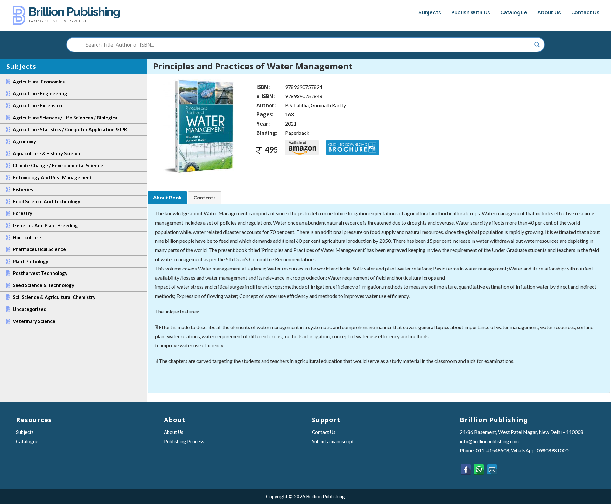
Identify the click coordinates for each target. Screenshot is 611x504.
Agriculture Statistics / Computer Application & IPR (70, 129)
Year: (263, 123)
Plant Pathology (30, 261)
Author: (266, 105)
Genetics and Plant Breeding (45, 225)
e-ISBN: (265, 96)
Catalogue (513, 13)
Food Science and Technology (46, 201)
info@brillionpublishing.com (489, 441)
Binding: (266, 132)
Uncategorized (29, 309)
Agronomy (24, 141)
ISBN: (263, 86)
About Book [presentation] (167, 197)
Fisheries (23, 189)
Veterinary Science (34, 321)
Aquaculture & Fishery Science (47, 153)
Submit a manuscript (333, 441)
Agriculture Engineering (40, 93)
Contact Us (585, 13)
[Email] (492, 469)
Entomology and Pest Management (52, 177)
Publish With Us (470, 13)
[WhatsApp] (479, 469)
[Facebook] (466, 469)
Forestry (22, 213)
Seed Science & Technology (43, 285)
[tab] (167, 197)
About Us (549, 13)
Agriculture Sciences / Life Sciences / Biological (66, 117)
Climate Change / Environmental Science (58, 165)
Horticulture (27, 237)
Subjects (429, 13)
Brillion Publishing (74, 11)
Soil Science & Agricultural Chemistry (54, 297)
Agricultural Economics (39, 81)
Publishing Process (184, 441)
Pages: (264, 114)
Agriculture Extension (37, 105)
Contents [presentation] (204, 197)
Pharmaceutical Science (39, 249)
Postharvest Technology (40, 273)
